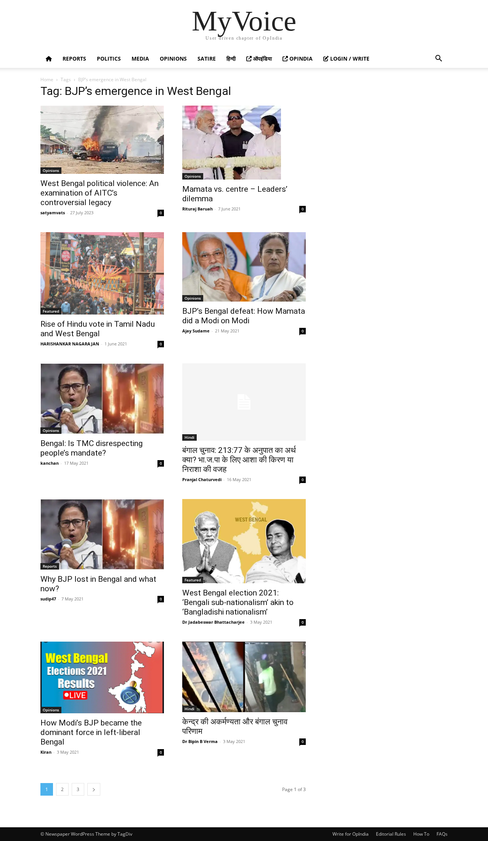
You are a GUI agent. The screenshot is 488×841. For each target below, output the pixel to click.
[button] (438, 59)
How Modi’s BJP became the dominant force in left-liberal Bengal (91, 732)
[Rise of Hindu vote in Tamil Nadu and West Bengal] (102, 273)
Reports (74, 58)
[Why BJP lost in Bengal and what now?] (102, 534)
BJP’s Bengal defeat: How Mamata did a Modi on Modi (243, 316)
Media (140, 58)
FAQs (442, 834)
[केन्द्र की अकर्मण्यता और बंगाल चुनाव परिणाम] (244, 677)
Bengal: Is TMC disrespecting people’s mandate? (91, 448)
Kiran (45, 752)
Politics (109, 58)
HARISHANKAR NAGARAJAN (69, 344)
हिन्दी (231, 58)
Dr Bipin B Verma (200, 741)
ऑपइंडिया (262, 58)
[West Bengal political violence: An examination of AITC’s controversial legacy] (102, 140)
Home (46, 79)
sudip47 (48, 599)
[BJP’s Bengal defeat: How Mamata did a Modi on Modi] (244, 267)
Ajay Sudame (196, 331)
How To (421, 834)
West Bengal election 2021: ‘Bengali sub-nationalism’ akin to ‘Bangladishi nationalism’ (238, 602)
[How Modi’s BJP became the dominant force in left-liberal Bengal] (102, 677)
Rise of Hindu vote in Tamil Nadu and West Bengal (97, 328)
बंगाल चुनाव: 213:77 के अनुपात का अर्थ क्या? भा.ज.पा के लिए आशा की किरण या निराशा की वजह (239, 460)
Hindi (189, 437)
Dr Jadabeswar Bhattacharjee (213, 622)
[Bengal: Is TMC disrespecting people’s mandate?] (102, 398)
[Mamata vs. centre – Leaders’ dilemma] (244, 143)
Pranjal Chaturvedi (202, 479)
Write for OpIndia (350, 834)
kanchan (49, 463)
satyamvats (52, 212)
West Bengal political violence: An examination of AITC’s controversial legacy (99, 193)
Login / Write (349, 58)
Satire (206, 58)
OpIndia (300, 58)
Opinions (173, 58)
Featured (51, 311)
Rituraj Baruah (197, 209)
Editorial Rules (391, 834)
